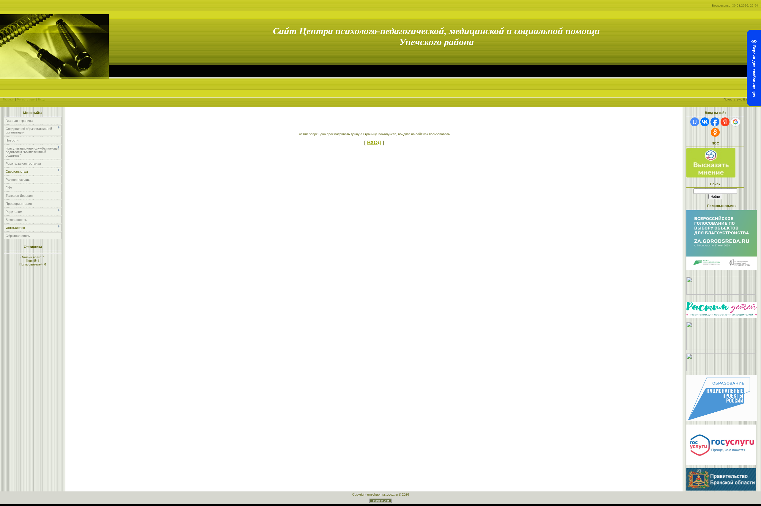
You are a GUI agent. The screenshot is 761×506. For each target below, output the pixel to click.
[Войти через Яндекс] (725, 121)
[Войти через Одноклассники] (715, 132)
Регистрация (26, 99)
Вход (41, 99)
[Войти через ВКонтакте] (704, 121)
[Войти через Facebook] (714, 121)
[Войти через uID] (694, 121)
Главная (8, 99)
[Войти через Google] (735, 122)
